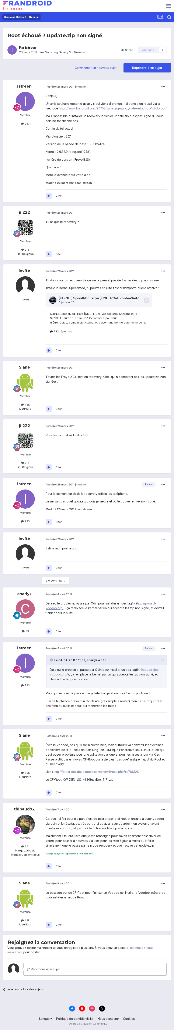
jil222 (24, 212)
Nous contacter (108, 1018)
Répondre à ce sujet (147, 68)
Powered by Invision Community (87, 1023)
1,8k (27, 404)
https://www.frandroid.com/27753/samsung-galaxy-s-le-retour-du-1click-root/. (113, 108)
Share (128, 50)
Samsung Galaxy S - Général (65, 52)
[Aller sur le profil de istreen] (12, 50)
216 (26, 249)
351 (26, 846)
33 (27, 631)
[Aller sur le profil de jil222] (25, 227)
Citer (59, 195)
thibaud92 (24, 809)
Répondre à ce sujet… (46, 969)
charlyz (24, 594)
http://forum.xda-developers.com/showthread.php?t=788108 (96, 771)
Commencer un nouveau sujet (95, 68)
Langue (45, 1018)
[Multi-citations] (49, 196)
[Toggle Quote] (52, 660)
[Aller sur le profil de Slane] (25, 382)
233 (27, 123)
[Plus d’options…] (163, 86)
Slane (24, 367)
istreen (30, 47)
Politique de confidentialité (75, 1018)
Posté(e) (60, 86)
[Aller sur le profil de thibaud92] (25, 824)
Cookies (129, 1018)
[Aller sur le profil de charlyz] (25, 609)
